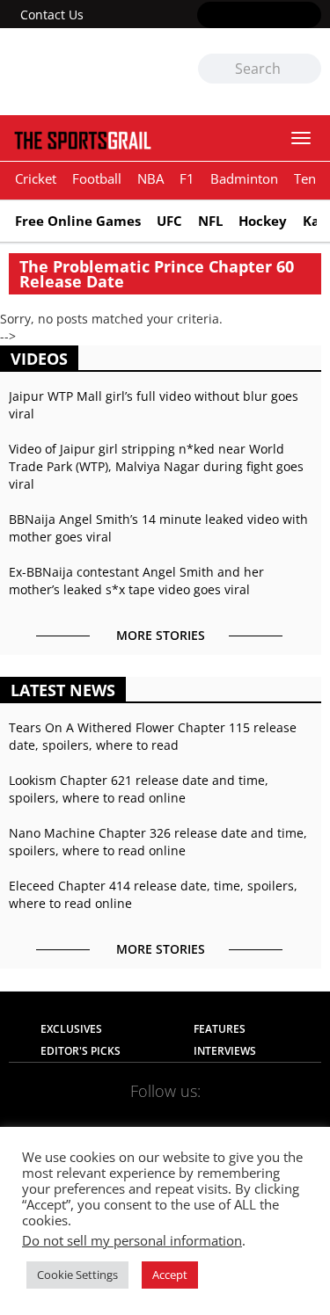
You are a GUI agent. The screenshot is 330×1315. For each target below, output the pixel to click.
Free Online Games (78, 220)
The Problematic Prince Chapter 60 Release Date (156, 274)
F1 (187, 178)
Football (96, 178)
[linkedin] (310, 16)
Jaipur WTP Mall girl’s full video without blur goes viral (153, 405)
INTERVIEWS (225, 1050)
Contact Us (52, 14)
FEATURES (220, 1028)
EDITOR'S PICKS (80, 1050)
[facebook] (208, 16)
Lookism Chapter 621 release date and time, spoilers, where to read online (138, 789)
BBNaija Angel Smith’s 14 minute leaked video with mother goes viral (158, 528)
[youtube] (285, 16)
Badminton (244, 178)
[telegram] (270, 1118)
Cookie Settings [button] (77, 1274)
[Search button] (307, 69)
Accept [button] (169, 1274)
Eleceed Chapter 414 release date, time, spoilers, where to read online (153, 894)
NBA (150, 178)
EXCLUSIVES (71, 1028)
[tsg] (87, 72)
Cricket (35, 178)
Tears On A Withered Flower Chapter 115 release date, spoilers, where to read (153, 736)
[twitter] (234, 16)
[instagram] (259, 16)
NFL (210, 220)
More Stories (160, 635)
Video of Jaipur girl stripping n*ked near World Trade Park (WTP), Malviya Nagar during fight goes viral (156, 466)
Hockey (262, 220)
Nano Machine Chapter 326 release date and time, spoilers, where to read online (158, 842)
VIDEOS (39, 358)
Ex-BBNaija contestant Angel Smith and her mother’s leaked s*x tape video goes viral (136, 580)
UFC (169, 220)
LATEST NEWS (63, 690)
